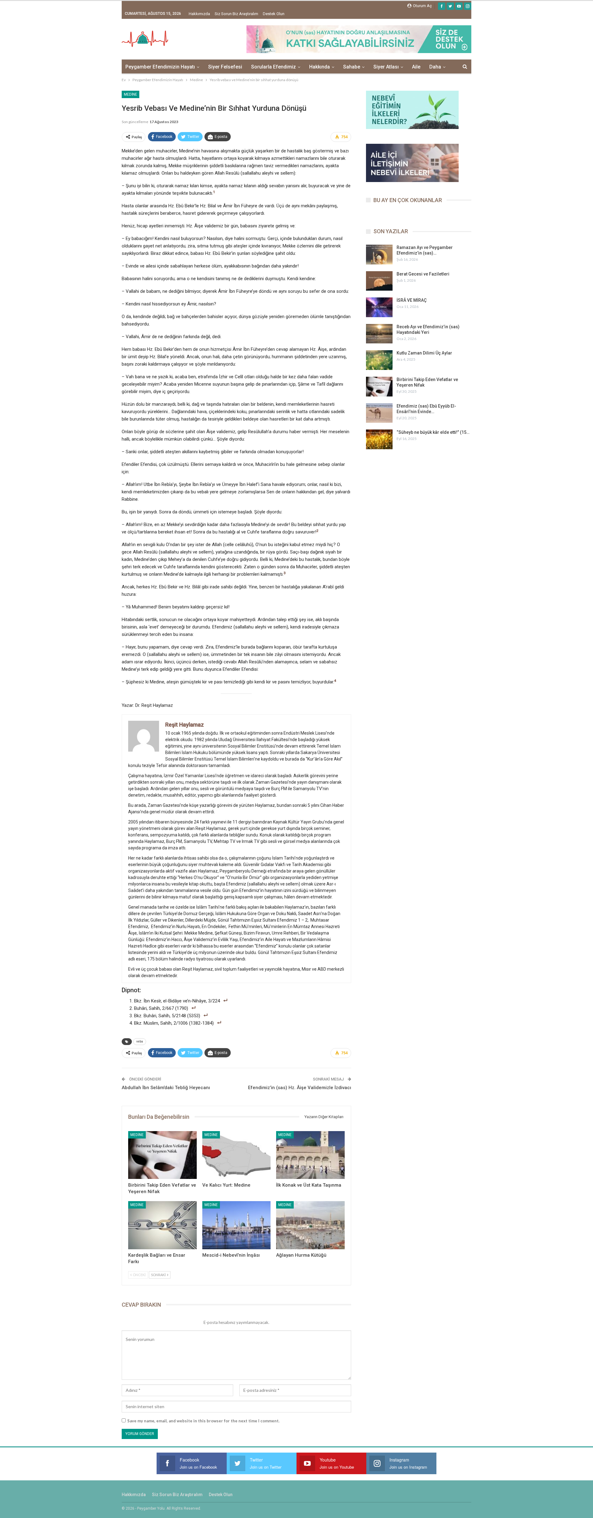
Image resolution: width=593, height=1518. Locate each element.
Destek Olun (273, 13)
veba (139, 1041)
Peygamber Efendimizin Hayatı (160, 67)
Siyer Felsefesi (225, 67)
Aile (416, 67)
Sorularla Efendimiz (273, 67)
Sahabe (351, 67)
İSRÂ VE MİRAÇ (412, 300)
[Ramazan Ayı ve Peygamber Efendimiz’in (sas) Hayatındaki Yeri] (379, 254)
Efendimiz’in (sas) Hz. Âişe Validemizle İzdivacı (299, 1087)
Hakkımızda (199, 13)
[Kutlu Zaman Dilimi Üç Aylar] (379, 360)
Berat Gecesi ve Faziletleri (423, 274)
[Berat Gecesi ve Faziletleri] (379, 281)
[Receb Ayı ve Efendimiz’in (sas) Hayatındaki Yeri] (379, 334)
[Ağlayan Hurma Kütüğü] (310, 1225)
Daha (435, 67)
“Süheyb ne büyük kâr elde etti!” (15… (433, 432)
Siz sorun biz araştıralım (236, 13)
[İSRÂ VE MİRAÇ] (379, 307)
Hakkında (319, 67)
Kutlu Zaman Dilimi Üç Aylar (424, 352)
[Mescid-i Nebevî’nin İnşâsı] (236, 1225)
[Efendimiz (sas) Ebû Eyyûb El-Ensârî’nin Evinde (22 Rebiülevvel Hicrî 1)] (379, 413)
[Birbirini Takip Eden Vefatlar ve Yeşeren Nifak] (162, 1155)
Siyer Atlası (386, 67)
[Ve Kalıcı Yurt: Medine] (236, 1155)
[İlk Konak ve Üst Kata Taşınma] (310, 1155)
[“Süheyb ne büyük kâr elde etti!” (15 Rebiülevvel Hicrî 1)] (379, 439)
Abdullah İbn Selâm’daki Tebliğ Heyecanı (166, 1087)
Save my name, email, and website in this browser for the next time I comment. (203, 1420)
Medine (130, 94)
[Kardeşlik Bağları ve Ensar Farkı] (162, 1225)
